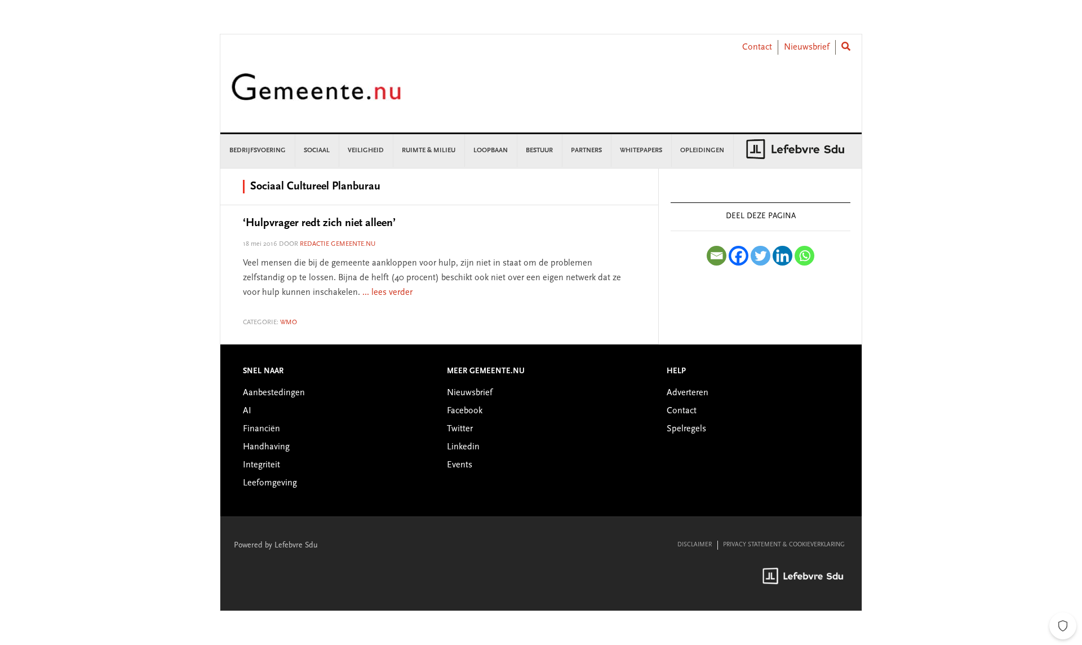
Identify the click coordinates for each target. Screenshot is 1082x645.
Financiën (261, 429)
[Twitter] (760, 256)
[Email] (716, 256)
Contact (757, 47)
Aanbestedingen (274, 392)
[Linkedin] (782, 256)
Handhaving (266, 447)
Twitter (460, 429)
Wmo (288, 322)
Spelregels (686, 429)
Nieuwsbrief (807, 47)
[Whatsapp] (804, 256)
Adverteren (687, 392)
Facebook (464, 411)
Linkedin (463, 447)
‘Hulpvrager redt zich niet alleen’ (319, 223)
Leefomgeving (270, 483)
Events (459, 465)
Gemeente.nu (316, 94)
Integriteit (261, 465)
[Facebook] (738, 256)
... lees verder (387, 292)
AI (247, 411)
